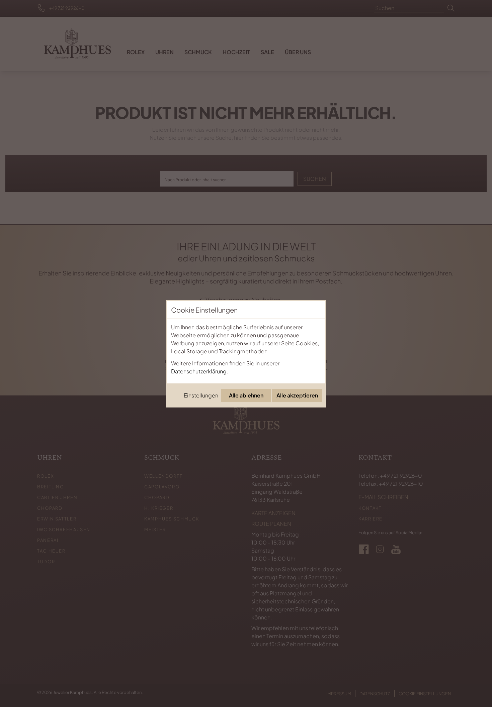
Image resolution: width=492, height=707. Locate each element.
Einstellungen (201, 395)
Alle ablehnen (246, 395)
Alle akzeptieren (297, 395)
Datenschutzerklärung (199, 371)
